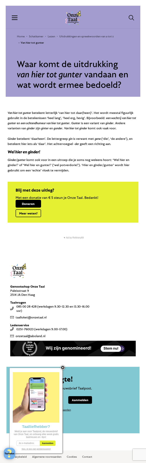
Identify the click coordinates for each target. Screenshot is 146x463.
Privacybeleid (18, 456)
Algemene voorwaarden (46, 456)
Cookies (72, 456)
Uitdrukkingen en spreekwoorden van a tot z (86, 36)
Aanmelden (80, 400)
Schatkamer (36, 36)
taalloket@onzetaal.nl (31, 317)
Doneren (28, 204)
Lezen (51, 36)
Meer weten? (28, 213)
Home (21, 36)
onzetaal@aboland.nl (30, 336)
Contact (87, 456)
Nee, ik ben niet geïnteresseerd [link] (36, 449)
